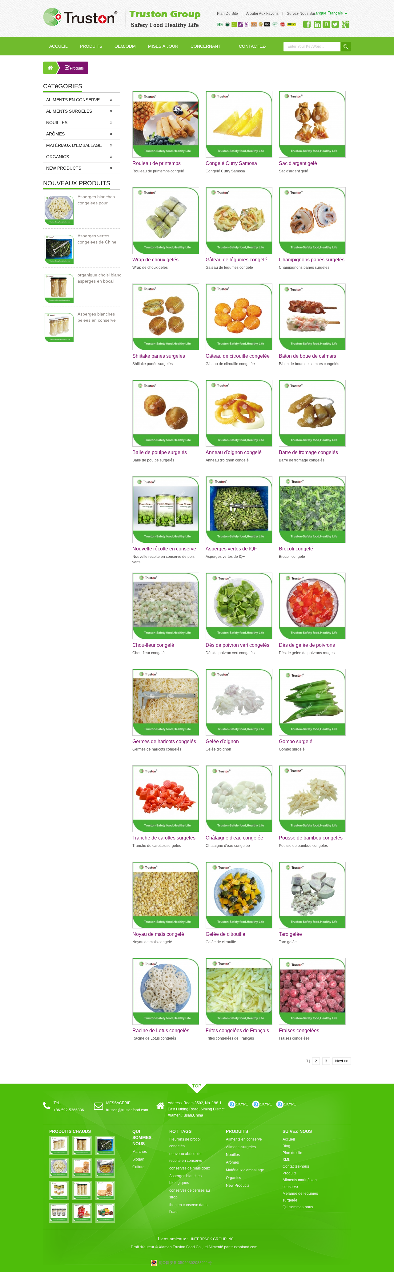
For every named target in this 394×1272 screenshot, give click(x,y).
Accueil (58, 46)
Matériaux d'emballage (74, 145)
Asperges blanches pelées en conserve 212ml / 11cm (97, 317)
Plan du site (227, 13)
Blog (286, 1146)
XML (286, 1159)
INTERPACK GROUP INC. (213, 1239)
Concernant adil (206, 49)
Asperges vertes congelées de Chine (97, 238)
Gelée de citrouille (225, 934)
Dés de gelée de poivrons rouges (307, 645)
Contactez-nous (253, 49)
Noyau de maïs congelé (158, 934)
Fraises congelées (299, 1030)
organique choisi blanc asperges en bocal (99, 278)
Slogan (138, 1159)
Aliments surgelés (69, 111)
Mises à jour (163, 46)
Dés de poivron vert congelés (237, 645)
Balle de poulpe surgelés (159, 452)
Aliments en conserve (73, 99)
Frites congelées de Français (237, 1030)
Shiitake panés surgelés (158, 356)
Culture (138, 1167)
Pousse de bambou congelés (311, 837)
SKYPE (242, 1104)
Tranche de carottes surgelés (163, 837)
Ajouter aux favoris (262, 13)
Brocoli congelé (296, 548)
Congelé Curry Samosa (231, 163)
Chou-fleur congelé (153, 645)
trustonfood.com (244, 1247)
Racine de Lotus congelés (160, 1030)
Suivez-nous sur (301, 13)
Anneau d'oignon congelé (234, 452)
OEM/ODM (125, 46)
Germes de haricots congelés (164, 741)
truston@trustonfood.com (127, 1110)
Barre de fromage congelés (308, 452)
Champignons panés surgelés (311, 259)
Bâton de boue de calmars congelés (307, 356)
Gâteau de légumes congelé (236, 259)
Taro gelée (290, 934)
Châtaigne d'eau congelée (234, 837)
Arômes (55, 133)
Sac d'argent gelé (298, 163)
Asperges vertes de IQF (231, 548)
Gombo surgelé (295, 741)
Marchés (139, 1151)
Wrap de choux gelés (155, 259)
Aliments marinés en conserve (300, 1183)
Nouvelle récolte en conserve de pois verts (164, 549)
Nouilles (56, 122)
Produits (91, 46)
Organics (57, 156)
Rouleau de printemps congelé (156, 164)
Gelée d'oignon (222, 741)
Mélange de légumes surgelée (300, 1196)
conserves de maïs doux (189, 1168)
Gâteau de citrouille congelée (238, 356)
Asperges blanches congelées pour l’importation (96, 200)
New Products (63, 168)
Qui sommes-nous (298, 1207)
